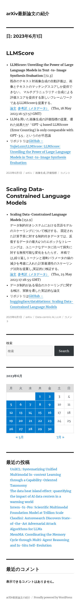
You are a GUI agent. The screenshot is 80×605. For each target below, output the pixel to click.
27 (21, 429)
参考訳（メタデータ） (33, 108)
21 (30, 421)
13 (20, 413)
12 (11, 413)
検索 (9, 343)
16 (49, 413)
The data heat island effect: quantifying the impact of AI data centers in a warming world (40, 496)
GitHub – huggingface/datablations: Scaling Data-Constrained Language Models (41, 301)
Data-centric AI (44, 317)
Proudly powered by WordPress (53, 597)
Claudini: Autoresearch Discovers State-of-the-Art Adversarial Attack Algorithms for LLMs (41, 523)
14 (30, 413)
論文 (13, 108)
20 (21, 421)
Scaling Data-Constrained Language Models (38, 196)
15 (40, 413)
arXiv (29, 172)
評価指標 (52, 172)
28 (30, 429)
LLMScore (20, 53)
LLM (58, 317)
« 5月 (20, 437)
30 (50, 429)
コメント (65, 172)
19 (11, 421)
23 (49, 421)
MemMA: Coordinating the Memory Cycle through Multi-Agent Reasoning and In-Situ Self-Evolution (39, 540)
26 (11, 429)
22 (40, 421)
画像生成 (40, 172)
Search (64, 351)
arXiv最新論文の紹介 (27, 13)
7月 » (60, 437)
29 (40, 429)
